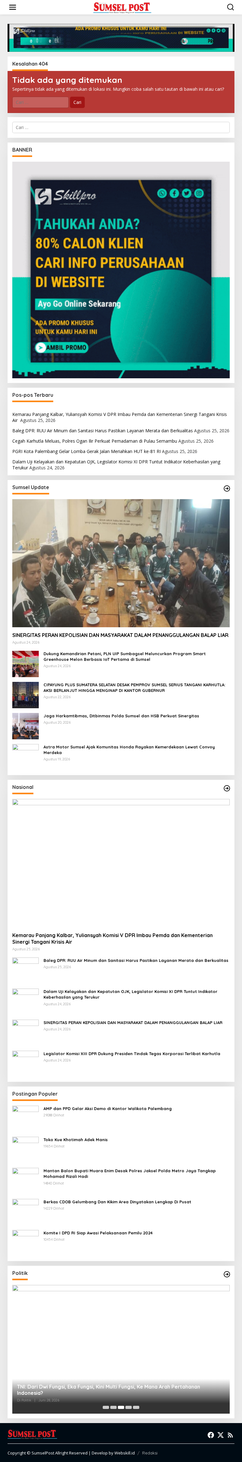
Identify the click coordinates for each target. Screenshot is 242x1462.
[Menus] (13, 7)
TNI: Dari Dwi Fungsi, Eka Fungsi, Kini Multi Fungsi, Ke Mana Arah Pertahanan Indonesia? (108, 1390)
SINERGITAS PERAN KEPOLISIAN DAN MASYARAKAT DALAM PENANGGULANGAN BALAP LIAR (120, 635)
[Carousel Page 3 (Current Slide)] (121, 1407)
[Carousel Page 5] (136, 1407)
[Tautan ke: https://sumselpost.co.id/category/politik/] (227, 1274)
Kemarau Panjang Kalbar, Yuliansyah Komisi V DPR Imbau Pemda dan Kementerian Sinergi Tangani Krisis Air (119, 417)
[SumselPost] (122, 7)
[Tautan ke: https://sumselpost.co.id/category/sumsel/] (227, 488)
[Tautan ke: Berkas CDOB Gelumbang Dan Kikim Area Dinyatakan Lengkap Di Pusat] (25, 1212)
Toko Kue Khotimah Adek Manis (75, 1139)
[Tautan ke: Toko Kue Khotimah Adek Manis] (25, 1149)
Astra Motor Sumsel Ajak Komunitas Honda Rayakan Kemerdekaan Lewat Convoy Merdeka (129, 749)
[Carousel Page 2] (113, 1407)
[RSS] (230, 1435)
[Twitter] (220, 1435)
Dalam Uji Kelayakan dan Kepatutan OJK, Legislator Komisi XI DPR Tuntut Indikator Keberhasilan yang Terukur (116, 464)
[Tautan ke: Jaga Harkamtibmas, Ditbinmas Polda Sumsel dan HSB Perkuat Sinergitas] (25, 726)
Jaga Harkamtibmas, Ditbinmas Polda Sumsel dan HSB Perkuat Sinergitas (121, 715)
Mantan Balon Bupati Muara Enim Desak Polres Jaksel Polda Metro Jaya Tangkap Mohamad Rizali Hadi (129, 1173)
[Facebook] (211, 1435)
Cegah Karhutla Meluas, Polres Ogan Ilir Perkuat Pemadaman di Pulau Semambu (94, 441)
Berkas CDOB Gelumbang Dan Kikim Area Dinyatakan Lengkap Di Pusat (117, 1201)
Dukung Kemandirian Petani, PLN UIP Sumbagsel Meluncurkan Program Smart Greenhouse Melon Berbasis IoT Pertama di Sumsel (124, 656)
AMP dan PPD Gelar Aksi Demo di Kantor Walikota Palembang (107, 1108)
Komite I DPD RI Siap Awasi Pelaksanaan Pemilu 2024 (98, 1232)
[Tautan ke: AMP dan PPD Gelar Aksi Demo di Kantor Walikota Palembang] (25, 1118)
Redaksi (150, 1452)
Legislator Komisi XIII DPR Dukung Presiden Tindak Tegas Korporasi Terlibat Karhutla (131, 1053)
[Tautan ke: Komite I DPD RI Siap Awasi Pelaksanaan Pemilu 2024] (25, 1243)
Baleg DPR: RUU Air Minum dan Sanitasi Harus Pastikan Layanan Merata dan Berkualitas (102, 431)
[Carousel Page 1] (106, 1407)
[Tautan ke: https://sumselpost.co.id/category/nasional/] (227, 788)
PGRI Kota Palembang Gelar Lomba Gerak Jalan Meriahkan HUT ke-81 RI (86, 451)
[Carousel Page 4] (128, 1407)
